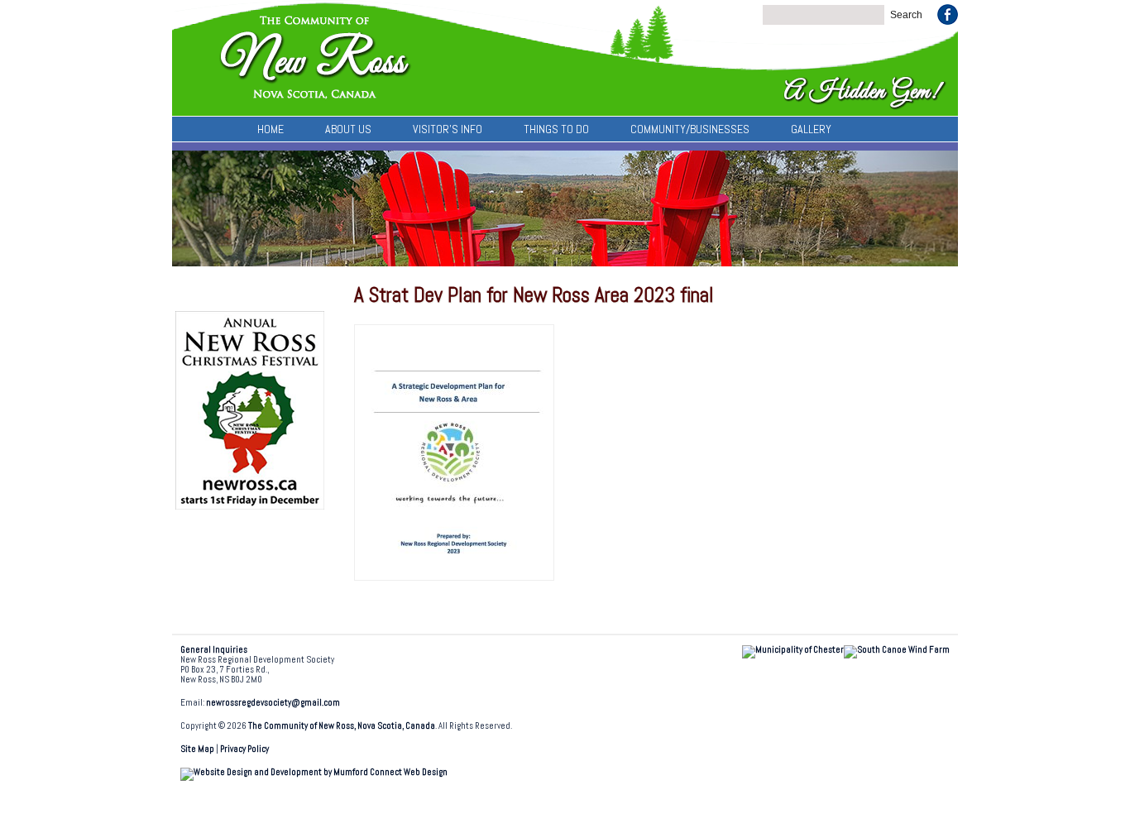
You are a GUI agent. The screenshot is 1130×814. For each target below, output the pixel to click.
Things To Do (556, 129)
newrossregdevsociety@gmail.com (273, 702)
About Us (348, 129)
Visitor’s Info (447, 129)
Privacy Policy (244, 749)
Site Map (197, 749)
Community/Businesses (689, 129)
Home (270, 129)
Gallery (811, 129)
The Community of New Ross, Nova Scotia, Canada (341, 726)
